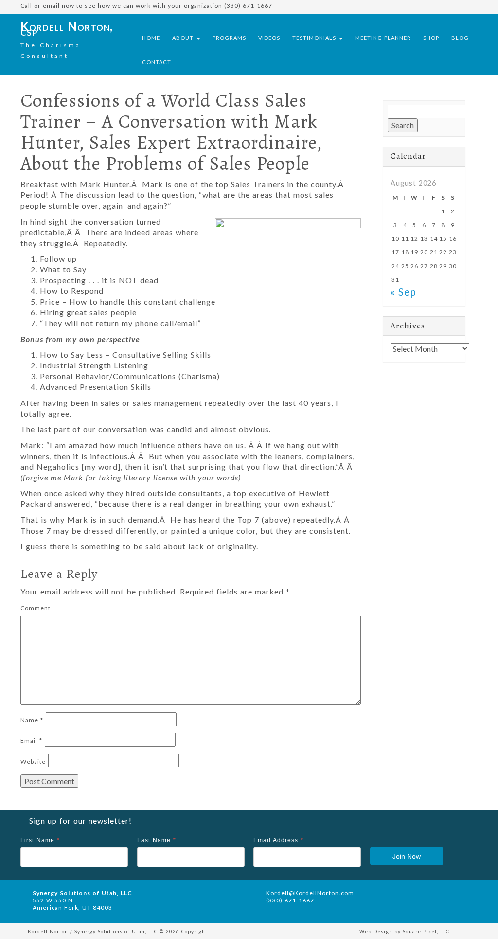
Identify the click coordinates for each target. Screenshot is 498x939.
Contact (156, 62)
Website (33, 761)
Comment (35, 608)
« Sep (403, 292)
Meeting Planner (383, 38)
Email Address (278, 840)
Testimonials (315, 38)
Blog (460, 38)
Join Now (406, 856)
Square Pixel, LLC (426, 931)
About (184, 38)
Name (31, 720)
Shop (431, 38)
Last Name (156, 840)
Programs (229, 38)
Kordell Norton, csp (66, 28)
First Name (40, 840)
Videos (269, 38)
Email (31, 740)
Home (151, 38)
